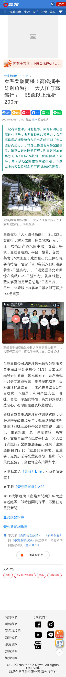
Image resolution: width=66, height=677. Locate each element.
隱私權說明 (11, 631)
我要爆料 (24, 115)
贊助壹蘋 (15, 115)
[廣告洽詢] (59, 643)
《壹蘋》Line (31, 471)
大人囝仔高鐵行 (24, 575)
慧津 (34, 119)
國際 (53, 12)
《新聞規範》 (54, 535)
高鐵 (8, 575)
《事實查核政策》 (23, 540)
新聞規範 (11, 637)
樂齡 (41, 575)
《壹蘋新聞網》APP (29, 486)
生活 (27, 12)
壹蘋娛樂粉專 (13, 517)
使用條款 (11, 644)
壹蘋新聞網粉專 (15, 526)
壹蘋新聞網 (10, 75)
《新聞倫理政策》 (29, 535)
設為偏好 (5, 115)
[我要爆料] (59, 634)
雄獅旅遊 (54, 575)
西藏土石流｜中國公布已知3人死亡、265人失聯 (37, 65)
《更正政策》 (31, 545)
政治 (35, 12)
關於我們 (11, 617)
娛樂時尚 (15, 12)
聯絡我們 (11, 624)
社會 (44, 12)
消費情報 (11, 658)
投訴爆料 (11, 651)
